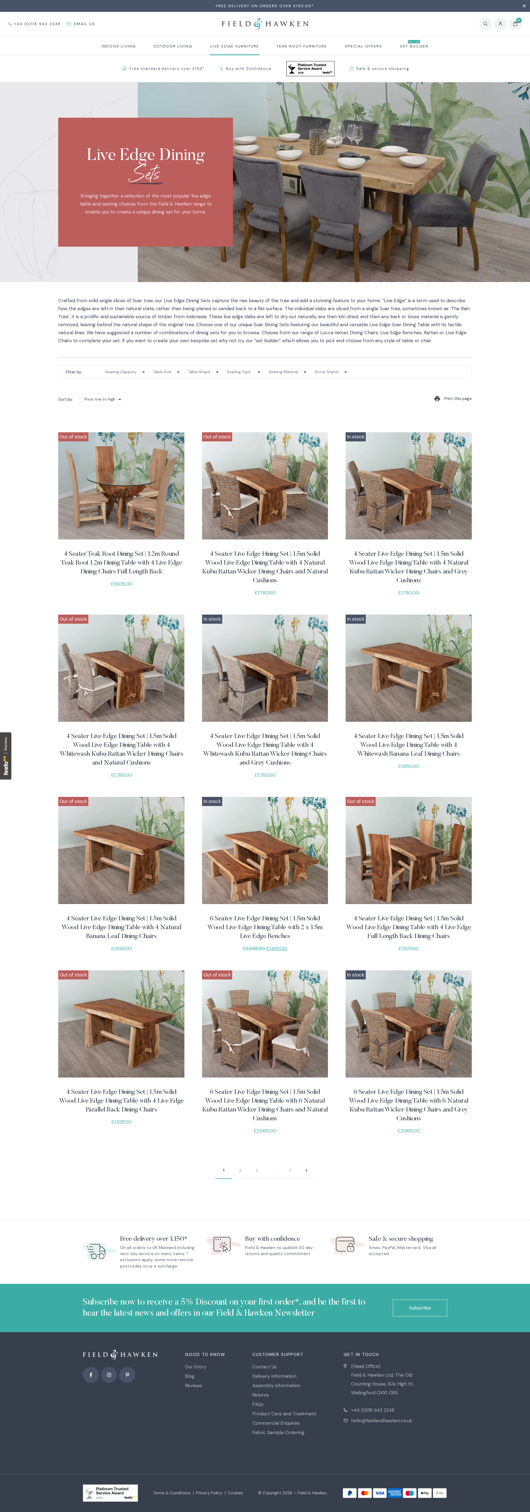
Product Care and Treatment (284, 1414)
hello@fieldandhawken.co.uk (381, 1421)
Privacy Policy (209, 1493)
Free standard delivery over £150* (167, 68)
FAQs (257, 1404)
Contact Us (264, 1367)
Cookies (235, 1493)
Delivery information (274, 1376)
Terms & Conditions (171, 1493)
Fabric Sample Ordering (278, 1432)
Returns (260, 1395)
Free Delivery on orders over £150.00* (265, 5)
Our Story (195, 1367)
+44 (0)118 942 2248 (372, 1410)
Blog (190, 1376)
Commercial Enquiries (276, 1423)
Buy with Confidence (249, 68)
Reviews (193, 1385)
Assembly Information (276, 1385)
